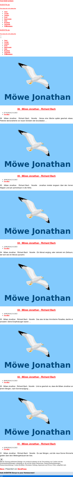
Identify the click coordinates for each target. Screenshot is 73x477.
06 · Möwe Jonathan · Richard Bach (36, 108)
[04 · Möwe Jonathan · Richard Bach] (36, 239)
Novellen (6, 114)
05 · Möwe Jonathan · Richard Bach (36, 175)
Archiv (6, 13)
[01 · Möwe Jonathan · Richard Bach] (36, 440)
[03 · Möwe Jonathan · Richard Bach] (36, 306)
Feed (5, 17)
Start (5, 11)
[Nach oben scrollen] (1, 459)
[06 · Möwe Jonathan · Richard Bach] (36, 105)
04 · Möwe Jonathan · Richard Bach (36, 242)
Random (7, 22)
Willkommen (8, 26)
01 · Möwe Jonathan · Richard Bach (36, 443)
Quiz (5, 21)
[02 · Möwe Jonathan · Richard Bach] (36, 373)
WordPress (22, 469)
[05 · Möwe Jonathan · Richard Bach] (36, 172)
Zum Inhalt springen (6, 1)
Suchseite (7, 24)
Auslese (6, 15)
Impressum (7, 19)
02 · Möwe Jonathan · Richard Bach (36, 376)
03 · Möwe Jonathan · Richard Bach (36, 309)
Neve (2, 469)
